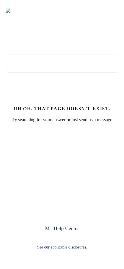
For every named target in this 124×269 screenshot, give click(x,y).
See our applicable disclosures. (62, 247)
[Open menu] (113, 10)
